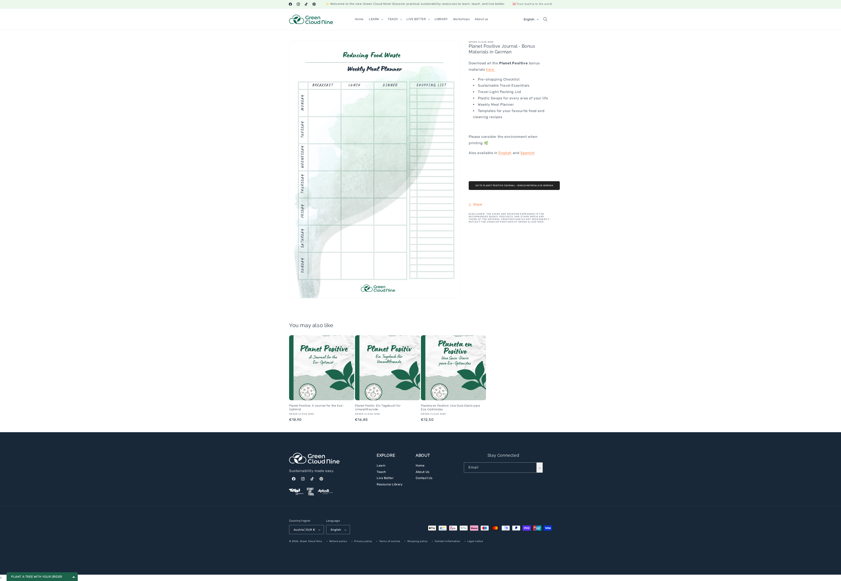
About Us (422, 472)
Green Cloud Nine (311, 541)
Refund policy (338, 541)
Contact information (447, 541)
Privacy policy (363, 541)
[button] (375, 19)
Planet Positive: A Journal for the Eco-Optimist (316, 407)
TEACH (393, 19)
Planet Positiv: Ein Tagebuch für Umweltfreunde (378, 407)
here (490, 69)
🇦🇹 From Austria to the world (532, 3)
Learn (381, 465)
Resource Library (390, 484)
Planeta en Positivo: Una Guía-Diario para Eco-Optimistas (450, 407)
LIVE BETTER (416, 19)
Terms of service (389, 541)
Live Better (385, 478)
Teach (381, 472)
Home (420, 465)
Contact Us (424, 478)
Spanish (527, 153)
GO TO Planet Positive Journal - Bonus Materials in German (514, 185)
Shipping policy (417, 541)
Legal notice (475, 541)
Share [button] (477, 204)
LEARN (374, 19)
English (505, 153)
